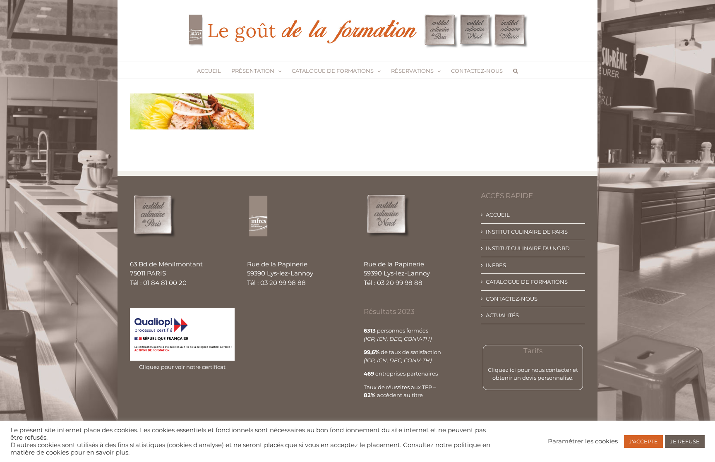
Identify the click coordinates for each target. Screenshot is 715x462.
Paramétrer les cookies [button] (583, 441)
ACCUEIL (498, 214)
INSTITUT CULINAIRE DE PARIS (527, 231)
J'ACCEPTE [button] (643, 441)
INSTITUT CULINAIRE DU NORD (528, 248)
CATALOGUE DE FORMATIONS (527, 281)
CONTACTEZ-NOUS (511, 298)
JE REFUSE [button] (685, 441)
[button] (515, 70)
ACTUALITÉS (502, 315)
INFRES (496, 265)
